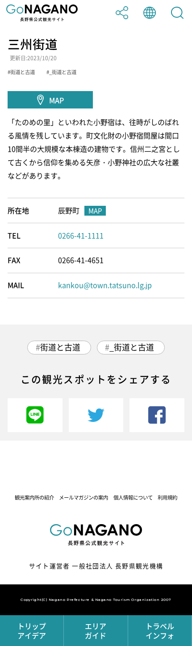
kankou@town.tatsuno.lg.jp (105, 284)
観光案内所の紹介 (34, 497)
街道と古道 (60, 347)
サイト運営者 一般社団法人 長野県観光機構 (96, 565)
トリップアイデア (31, 631)
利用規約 (167, 497)
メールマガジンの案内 (83, 497)
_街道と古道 (131, 347)
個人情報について (133, 497)
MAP (56, 100)
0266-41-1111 (81, 235)
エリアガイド (95, 631)
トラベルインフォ (160, 631)
